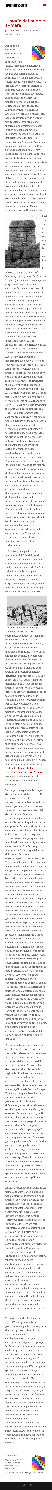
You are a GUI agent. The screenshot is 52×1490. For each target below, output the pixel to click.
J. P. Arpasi (14, 31)
